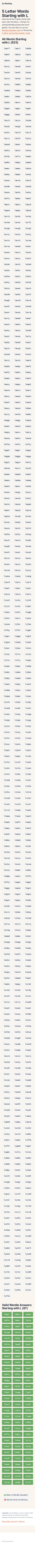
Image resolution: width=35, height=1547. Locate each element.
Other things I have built (9, 1521)
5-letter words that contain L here (16, 33)
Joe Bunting (7, 3)
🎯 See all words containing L (16, 1500)
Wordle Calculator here (11, 30)
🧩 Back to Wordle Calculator (16, 1495)
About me (21, 1521)
